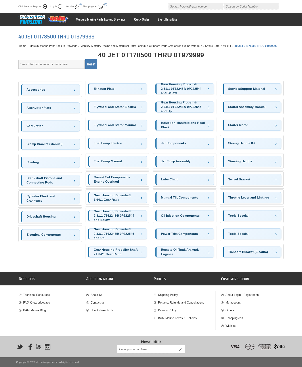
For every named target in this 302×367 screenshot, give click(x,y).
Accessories (36, 89)
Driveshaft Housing (41, 216)
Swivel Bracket (239, 179)
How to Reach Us (102, 310)
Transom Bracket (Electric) (248, 252)
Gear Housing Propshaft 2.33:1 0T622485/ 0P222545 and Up (181, 107)
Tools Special (238, 215)
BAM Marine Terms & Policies (177, 318)
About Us (97, 294)
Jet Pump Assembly (176, 161)
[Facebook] (28, 346)
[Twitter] (19, 346)
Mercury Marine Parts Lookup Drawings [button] (101, 19)
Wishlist (231, 325)
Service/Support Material (246, 88)
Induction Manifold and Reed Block (183, 125)
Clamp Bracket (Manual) (45, 144)
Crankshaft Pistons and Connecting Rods (44, 180)
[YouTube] (38, 346)
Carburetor (35, 126)
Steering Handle (240, 161)
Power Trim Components (179, 233)
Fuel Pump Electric (108, 143)
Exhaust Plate (104, 88)
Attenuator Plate (39, 107)
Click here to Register (30, 6)
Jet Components (173, 143)
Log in (53, 6)
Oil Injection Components (180, 215)
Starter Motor (238, 125)
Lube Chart (169, 179)
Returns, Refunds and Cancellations (181, 302)
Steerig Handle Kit (241, 143)
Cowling (33, 162)
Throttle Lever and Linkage (248, 197)
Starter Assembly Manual (247, 107)
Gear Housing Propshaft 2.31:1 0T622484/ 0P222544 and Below (181, 88)
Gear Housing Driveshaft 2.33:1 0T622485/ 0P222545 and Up (114, 233)
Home (22, 46)
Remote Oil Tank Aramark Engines (180, 252)
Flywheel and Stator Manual (115, 125)
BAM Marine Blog (34, 310)
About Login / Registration (242, 294)
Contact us (98, 302)
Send (181, 349)
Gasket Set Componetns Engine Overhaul (112, 179)
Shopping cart (234, 318)
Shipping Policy (168, 294)
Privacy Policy (167, 310)
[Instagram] (47, 346)
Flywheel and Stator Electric (115, 107)
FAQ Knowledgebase (36, 302)
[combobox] (195, 6)
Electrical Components (44, 234)
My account (233, 302)
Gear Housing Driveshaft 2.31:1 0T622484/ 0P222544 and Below (114, 215)
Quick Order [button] (141, 19)
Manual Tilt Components (179, 197)
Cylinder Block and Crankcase (41, 198)
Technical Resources (36, 294)
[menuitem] (50, 295)
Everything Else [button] (167, 19)
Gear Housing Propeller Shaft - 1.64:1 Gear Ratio (116, 252)
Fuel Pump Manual (108, 161)
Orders (230, 310)
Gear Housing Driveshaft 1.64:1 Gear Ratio (112, 197)
